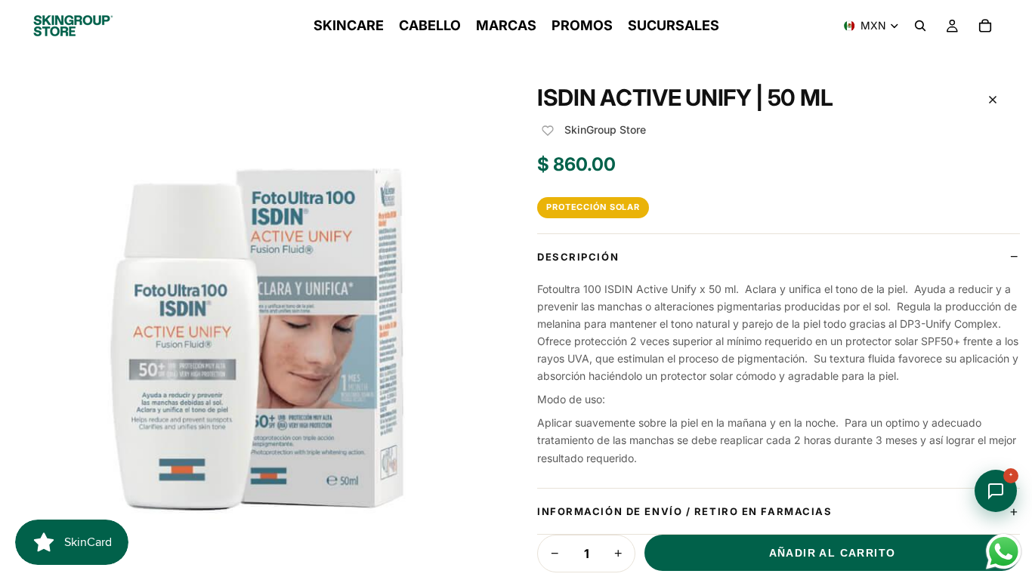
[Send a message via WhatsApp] (1003, 551)
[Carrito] (985, 25)
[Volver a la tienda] (993, 100)
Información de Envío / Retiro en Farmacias (685, 511)
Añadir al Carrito (832, 553)
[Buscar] (920, 25)
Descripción (578, 257)
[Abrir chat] (996, 491)
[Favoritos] (547, 130)
